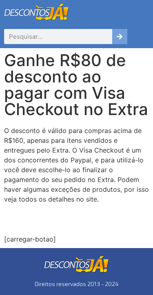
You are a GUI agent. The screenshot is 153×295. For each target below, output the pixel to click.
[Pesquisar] (119, 36)
